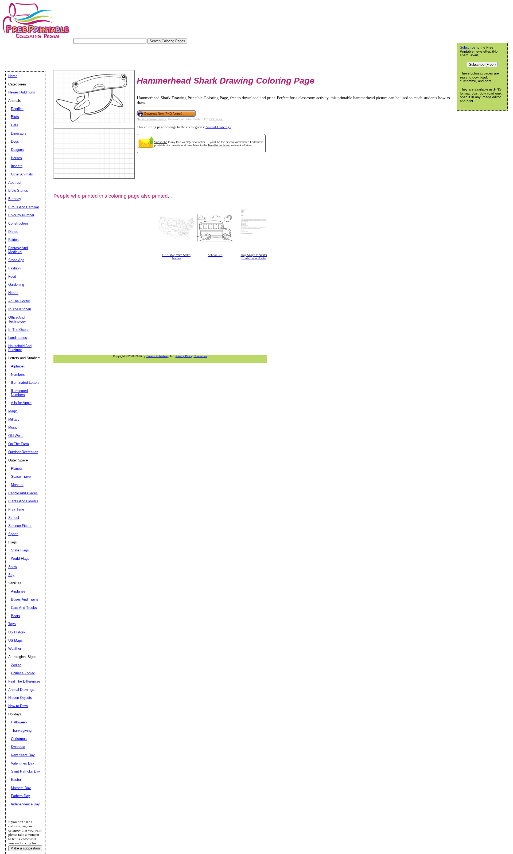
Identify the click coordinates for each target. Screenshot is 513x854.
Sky (11, 575)
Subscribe (160, 142)
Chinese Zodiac (23, 673)
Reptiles (17, 109)
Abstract (14, 183)
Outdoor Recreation (23, 452)
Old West (15, 436)
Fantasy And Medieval (18, 250)
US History (16, 632)
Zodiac (16, 665)
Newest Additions (21, 92)
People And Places (23, 493)
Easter (16, 780)
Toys (12, 624)
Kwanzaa (18, 747)
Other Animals (22, 174)
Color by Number (21, 215)
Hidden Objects (20, 698)
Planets (17, 469)
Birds (15, 117)
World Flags (20, 559)
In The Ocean (18, 330)
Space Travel (21, 477)
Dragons (17, 150)
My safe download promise (152, 119)
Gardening (16, 285)
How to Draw (18, 706)
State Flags (20, 550)
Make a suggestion (25, 848)
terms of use (216, 119)
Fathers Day (20, 796)
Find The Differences (24, 681)
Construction (18, 223)
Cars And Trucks (24, 608)
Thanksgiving (21, 730)
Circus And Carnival (23, 207)
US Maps (15, 640)
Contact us (200, 356)
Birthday (14, 199)
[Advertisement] (102, 56)
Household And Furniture (20, 348)
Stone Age (16, 260)
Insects (16, 166)
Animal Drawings (218, 127)
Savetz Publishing (157, 356)
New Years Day (23, 755)
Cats (14, 125)
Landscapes (17, 338)
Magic (13, 411)
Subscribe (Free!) (482, 64)
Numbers (18, 375)
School (13, 518)
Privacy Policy (184, 356)
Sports (13, 534)
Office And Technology (17, 319)
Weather (14, 649)
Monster (17, 485)
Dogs (15, 141)
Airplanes (18, 591)
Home (12, 76)
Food (12, 277)
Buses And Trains (24, 599)
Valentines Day (22, 763)
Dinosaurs (18, 133)
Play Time (16, 509)
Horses (16, 158)
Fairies (13, 240)
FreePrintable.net (219, 145)
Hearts (13, 293)
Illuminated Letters (25, 383)
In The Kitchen (19, 309)
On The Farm (18, 444)
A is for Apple (21, 403)
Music (13, 427)
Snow (12, 567)
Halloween (19, 722)
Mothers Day (21, 788)
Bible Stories (18, 191)
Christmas (19, 739)
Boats (15, 616)
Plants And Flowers (23, 501)
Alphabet (18, 366)
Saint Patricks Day (25, 771)
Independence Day (25, 804)
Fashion (14, 268)
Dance (13, 232)
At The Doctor (19, 301)
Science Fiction (20, 526)
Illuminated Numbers (19, 393)
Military (14, 419)
